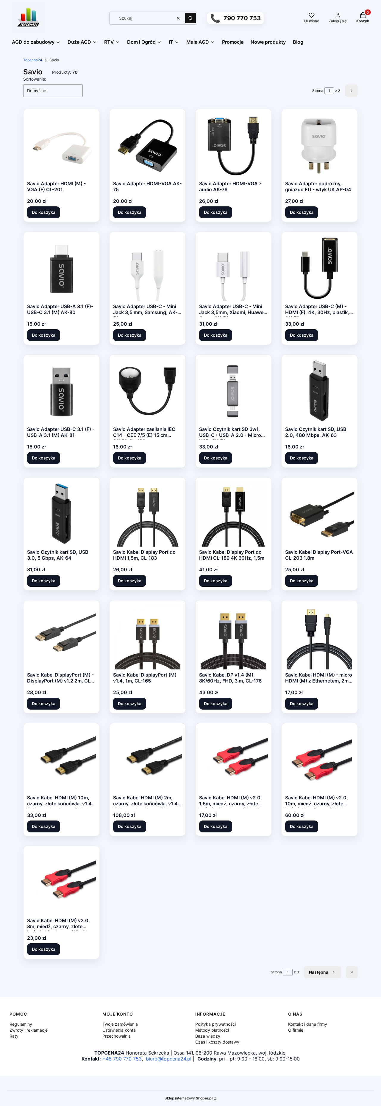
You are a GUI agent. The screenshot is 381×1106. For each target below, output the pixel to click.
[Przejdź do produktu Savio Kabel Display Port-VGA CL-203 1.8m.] (319, 514)
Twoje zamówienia (120, 1024)
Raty (14, 1035)
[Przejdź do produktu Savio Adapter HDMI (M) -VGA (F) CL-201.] (61, 145)
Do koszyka (43, 212)
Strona (317, 90)
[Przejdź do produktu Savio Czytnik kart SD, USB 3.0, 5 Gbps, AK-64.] (61, 514)
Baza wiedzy (207, 1035)
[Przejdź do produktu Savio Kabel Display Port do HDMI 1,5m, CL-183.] (147, 514)
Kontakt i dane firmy (307, 1024)
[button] (190, 18)
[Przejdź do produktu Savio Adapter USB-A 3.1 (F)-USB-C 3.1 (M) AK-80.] (61, 268)
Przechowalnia (116, 1035)
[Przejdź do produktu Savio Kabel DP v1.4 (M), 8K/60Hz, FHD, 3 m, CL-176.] (233, 636)
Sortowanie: (34, 78)
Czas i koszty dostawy (217, 1041)
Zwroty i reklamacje (29, 1030)
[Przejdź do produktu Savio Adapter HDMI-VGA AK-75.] (147, 145)
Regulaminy (21, 1024)
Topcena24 (32, 60)
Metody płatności (212, 1030)
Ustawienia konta (119, 1030)
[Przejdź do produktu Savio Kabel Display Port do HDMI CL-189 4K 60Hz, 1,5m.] (233, 514)
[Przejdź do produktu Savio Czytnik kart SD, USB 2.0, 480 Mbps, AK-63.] (319, 391)
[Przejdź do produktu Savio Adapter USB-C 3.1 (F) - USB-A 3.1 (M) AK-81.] (61, 391)
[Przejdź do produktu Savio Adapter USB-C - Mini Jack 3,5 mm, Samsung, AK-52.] (147, 268)
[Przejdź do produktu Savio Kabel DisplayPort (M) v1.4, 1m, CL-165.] (147, 636)
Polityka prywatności (215, 1024)
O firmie (295, 1030)
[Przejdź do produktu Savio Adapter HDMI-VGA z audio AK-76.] (233, 145)
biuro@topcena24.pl (168, 1059)
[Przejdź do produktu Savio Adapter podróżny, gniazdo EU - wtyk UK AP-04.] (319, 145)
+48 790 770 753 (122, 1059)
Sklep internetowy (189, 1098)
